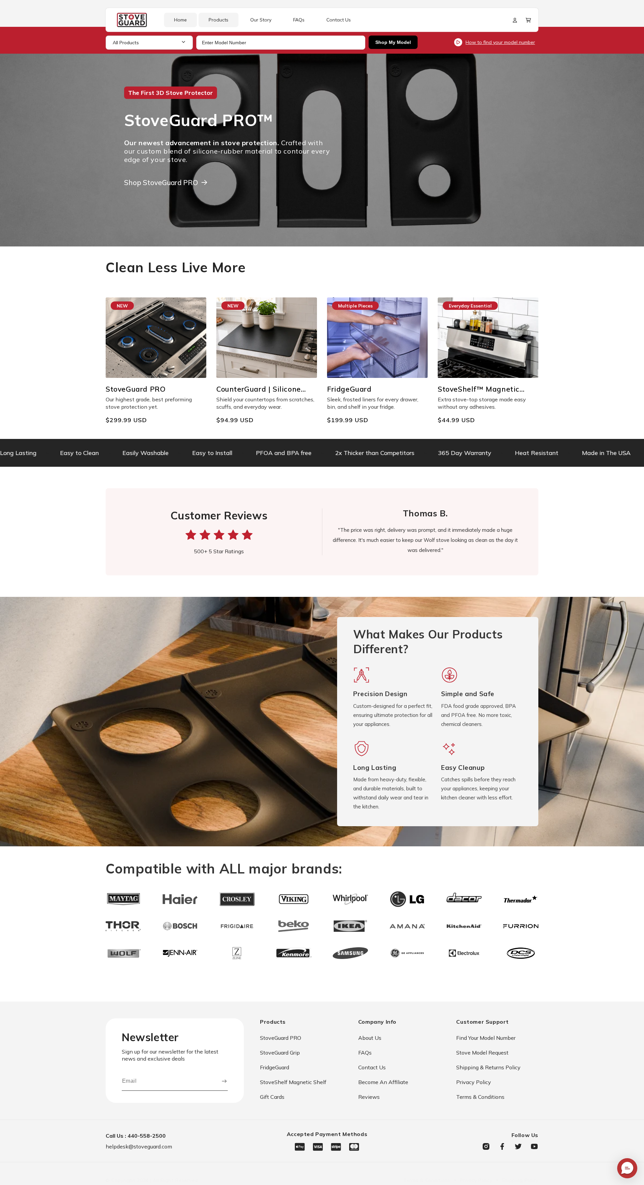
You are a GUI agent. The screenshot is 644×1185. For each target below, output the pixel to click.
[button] (528, 20)
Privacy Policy (473, 1082)
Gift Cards (272, 1096)
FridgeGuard (274, 1067)
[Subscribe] (224, 1081)
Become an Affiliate (383, 1082)
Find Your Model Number (486, 1037)
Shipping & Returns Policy (488, 1067)
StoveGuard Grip (280, 1052)
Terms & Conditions (480, 1096)
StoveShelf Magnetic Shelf (293, 1082)
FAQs (365, 1052)
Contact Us (372, 1067)
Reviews (369, 1096)
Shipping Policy (520, 1180)
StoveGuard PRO (280, 1037)
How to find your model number (500, 42)
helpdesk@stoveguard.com (139, 1146)
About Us (369, 1037)
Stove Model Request (482, 1052)
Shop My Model (393, 42)
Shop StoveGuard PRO (161, 182)
